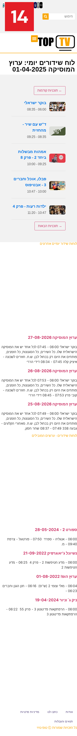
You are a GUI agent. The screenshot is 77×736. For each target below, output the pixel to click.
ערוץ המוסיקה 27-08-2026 (52, 337)
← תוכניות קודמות (49, 90)
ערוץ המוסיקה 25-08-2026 (52, 404)
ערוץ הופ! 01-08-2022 (56, 576)
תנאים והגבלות (63, 721)
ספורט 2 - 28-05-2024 (56, 529)
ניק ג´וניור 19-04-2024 (56, 600)
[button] (34, 38)
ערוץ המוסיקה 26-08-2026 (52, 371)
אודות (69, 712)
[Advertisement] (38, 288)
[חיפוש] (46, 16)
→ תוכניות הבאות (50, 226)
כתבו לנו (52, 712)
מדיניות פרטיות (29, 712)
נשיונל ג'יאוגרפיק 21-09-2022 (50, 553)
